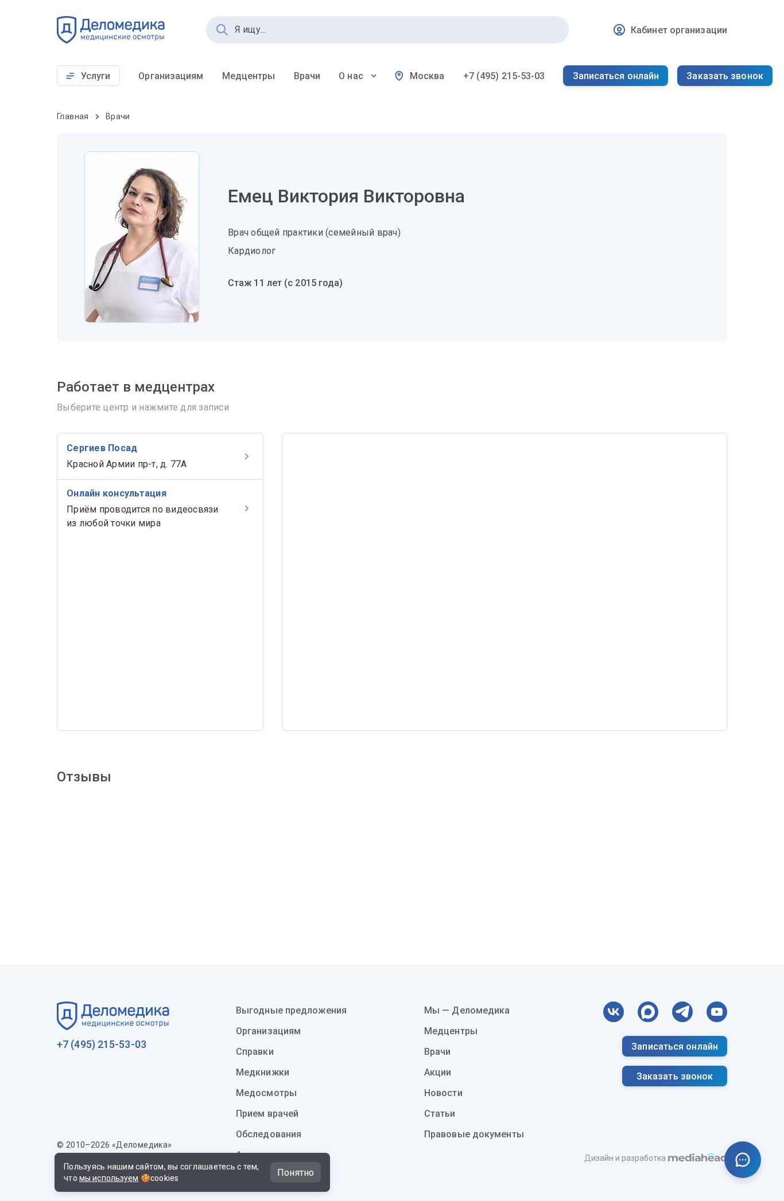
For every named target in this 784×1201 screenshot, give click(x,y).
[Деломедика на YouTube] (717, 1012)
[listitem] (160, 456)
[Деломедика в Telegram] (682, 1012)
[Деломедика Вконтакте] (613, 1012)
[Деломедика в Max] (648, 1012)
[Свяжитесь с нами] (742, 1159)
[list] (160, 582)
